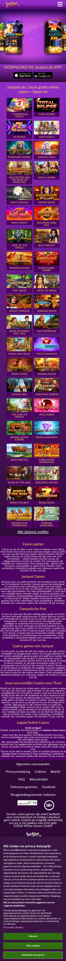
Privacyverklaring (18, 771)
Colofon (40, 771)
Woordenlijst (38, 779)
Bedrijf (55, 771)
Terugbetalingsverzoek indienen (33, 794)
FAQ (21, 779)
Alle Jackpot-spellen (33, 532)
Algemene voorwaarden (33, 764)
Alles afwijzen (33, 946)
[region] (33, 898)
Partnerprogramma (23, 787)
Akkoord (33, 936)
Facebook (49, 787)
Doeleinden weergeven (33, 955)
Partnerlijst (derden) (13, 928)
